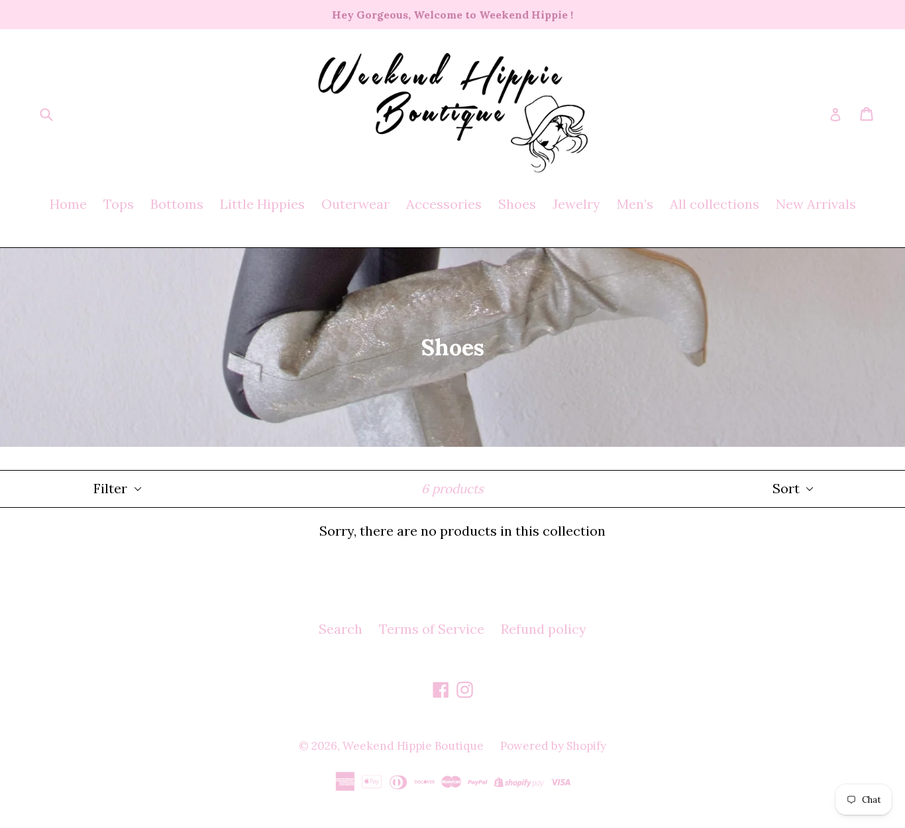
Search (340, 629)
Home (68, 204)
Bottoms (176, 204)
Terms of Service (431, 629)
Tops (118, 204)
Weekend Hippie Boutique (413, 746)
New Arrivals (816, 204)
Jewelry (576, 204)
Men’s (635, 204)
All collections (714, 204)
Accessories (444, 204)
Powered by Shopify (553, 746)
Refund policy (543, 629)
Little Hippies (262, 204)
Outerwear (355, 204)
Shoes (517, 204)
